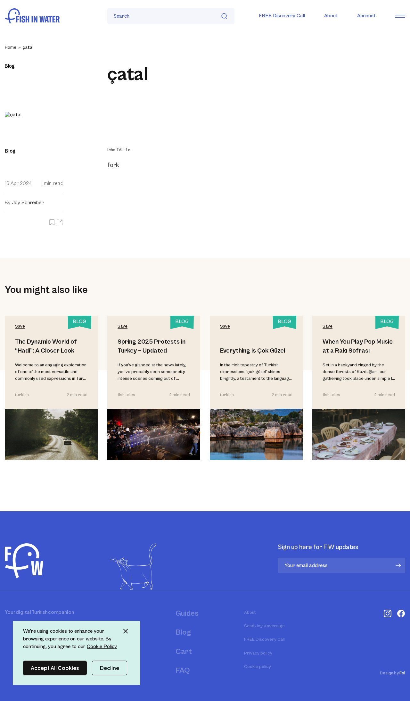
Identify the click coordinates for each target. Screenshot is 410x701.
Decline (109, 667)
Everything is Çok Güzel (252, 351)
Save (20, 326)
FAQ (183, 670)
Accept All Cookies (55, 667)
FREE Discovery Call (282, 16)
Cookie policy (257, 666)
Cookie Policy (102, 646)
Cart (184, 651)
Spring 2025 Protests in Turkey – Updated (151, 346)
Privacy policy (258, 653)
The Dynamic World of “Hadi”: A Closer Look (46, 346)
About (331, 16)
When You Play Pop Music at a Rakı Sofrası (358, 346)
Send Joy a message (264, 626)
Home (10, 47)
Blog (183, 632)
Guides (187, 613)
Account (366, 16)
